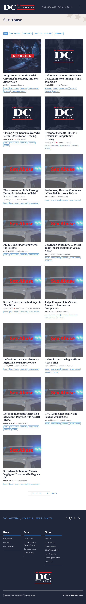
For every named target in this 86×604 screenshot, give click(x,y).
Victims (6, 145)
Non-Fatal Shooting (43, 33)
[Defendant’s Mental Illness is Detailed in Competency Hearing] (64, 113)
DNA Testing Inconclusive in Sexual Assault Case (61, 415)
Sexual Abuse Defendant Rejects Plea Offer (22, 303)
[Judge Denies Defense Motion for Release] (22, 225)
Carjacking (15, 33)
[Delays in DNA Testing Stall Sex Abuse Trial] (64, 340)
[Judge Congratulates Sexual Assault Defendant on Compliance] (64, 282)
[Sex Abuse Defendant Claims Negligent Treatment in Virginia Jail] (22, 451)
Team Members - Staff (19, 91)
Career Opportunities (52, 558)
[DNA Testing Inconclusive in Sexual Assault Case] (64, 394)
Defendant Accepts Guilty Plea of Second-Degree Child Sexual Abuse (21, 417)
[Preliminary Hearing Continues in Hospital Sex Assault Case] (64, 171)
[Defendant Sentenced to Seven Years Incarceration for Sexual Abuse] (64, 225)
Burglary (48, 88)
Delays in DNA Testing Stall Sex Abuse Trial (62, 361)
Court (6, 88)
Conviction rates (30, 549)
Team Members (50, 546)
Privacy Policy (30, 595)
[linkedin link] (75, 518)
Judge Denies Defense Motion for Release (20, 246)
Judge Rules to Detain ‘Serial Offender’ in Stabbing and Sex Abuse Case (20, 78)
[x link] (80, 518)
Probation (65, 315)
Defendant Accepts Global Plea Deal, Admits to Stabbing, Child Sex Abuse (63, 78)
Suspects (56, 91)
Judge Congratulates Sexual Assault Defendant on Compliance (61, 305)
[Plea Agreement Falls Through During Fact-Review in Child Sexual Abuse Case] (22, 171)
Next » (54, 493)
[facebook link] (66, 518)
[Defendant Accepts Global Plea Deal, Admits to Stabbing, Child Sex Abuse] (64, 56)
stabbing (59, 33)
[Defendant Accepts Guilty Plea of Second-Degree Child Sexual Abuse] (22, 394)
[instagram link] (71, 518)
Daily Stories (14, 88)
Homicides (27, 33)
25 (48, 493)
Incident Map (29, 553)
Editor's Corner (8, 546)
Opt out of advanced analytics (14, 595)
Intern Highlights (50, 554)
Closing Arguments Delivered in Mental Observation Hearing (21, 134)
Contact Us (49, 561)
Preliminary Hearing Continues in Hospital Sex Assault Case (63, 191)
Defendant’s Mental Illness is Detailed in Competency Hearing (61, 136)
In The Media (49, 542)
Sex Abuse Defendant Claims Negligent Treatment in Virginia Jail (21, 474)
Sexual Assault (34, 88)
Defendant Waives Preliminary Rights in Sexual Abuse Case (21, 361)
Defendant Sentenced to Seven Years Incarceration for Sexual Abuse (63, 248)
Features (6, 542)
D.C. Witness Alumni (52, 550)
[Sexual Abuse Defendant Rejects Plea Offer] (22, 282)
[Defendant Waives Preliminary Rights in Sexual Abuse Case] (22, 340)
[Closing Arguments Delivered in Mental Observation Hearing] (22, 113)
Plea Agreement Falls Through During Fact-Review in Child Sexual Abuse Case (21, 193)
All (5, 33)
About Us (48, 539)
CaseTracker (28, 539)
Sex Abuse (23, 88)
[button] (81, 7)
